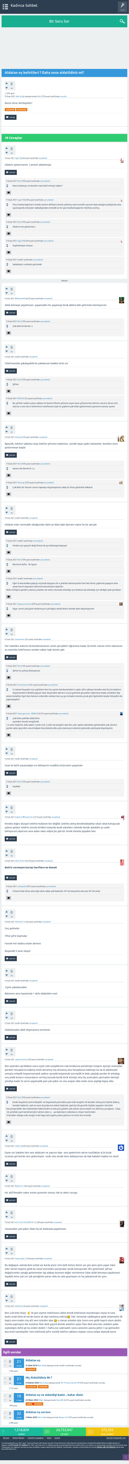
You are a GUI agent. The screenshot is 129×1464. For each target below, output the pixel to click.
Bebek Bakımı (18, 1438)
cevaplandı (43, 158)
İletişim (6, 1438)
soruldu (63, 96)
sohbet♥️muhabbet (34, 1404)
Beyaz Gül (63, 1417)
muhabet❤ (10, 110)
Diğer (41, 1400)
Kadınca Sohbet (24, 5)
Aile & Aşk (20, 96)
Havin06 (59, 1400)
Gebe (49, 1438)
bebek (57, 1438)
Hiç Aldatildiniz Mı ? (39, 1377)
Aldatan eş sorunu (38, 1412)
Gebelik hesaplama (36, 1438)
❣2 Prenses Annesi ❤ (70, 1383)
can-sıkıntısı (31, 1387)
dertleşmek (21, 110)
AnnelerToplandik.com (116, 1438)
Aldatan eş (33, 1360)
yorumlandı (45, 181)
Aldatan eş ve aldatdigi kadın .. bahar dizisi (54, 1394)
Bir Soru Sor (59, 21)
